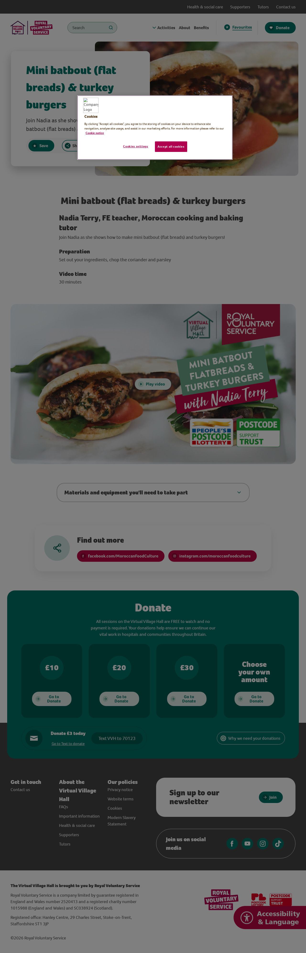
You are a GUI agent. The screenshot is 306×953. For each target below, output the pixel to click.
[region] (155, 127)
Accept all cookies (171, 147)
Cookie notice (95, 133)
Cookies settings (135, 146)
